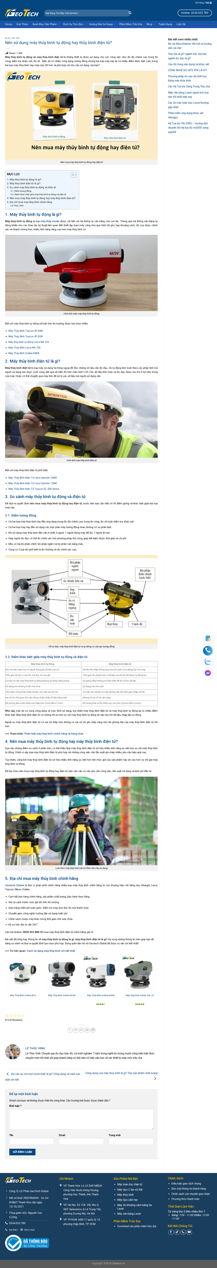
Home (8, 24)
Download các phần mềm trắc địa (136, 1226)
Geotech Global (14, 885)
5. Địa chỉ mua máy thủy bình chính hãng (29, 202)
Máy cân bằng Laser (129, 1213)
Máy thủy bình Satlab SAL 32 (140, 995)
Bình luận (15, 1106)
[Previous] (5, 984)
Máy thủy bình (125, 1194)
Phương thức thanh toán (185, 1199)
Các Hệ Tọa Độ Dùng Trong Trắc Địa (189, 86)
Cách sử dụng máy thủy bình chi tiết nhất (51, 950)
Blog (149, 24)
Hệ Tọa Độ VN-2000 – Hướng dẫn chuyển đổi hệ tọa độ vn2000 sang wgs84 (188, 127)
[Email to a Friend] (81, 1030)
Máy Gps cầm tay (127, 1199)
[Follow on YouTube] (189, 1232)
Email (62, 1135)
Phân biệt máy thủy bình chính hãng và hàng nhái (53, 733)
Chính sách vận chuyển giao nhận (190, 1193)
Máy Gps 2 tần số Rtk (130, 1189)
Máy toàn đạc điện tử (129, 1184)
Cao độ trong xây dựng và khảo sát (188, 64)
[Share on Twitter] (75, 1030)
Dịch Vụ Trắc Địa (73, 24)
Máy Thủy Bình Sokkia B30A (62, 995)
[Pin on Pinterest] (87, 1030)
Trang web (115, 1135)
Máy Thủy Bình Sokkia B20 (23, 995)
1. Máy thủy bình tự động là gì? (24, 179)
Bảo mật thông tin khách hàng (188, 1188)
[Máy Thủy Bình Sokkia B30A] (62, 974)
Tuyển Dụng (165, 24)
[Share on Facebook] (70, 1030)
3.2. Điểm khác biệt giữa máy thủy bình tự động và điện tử (38, 194)
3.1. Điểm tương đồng (21, 191)
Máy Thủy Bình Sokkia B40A (101, 995)
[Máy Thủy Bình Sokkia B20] (23, 974)
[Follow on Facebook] (171, 1232)
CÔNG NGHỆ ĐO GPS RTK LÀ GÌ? (187, 70)
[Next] (157, 984)
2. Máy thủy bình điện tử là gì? (24, 183)
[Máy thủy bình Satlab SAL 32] (140, 974)
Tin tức (15, 38)
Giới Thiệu (22, 24)
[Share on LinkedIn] (93, 1030)
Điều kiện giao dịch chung (186, 1183)
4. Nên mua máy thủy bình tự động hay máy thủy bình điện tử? (41, 198)
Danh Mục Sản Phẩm (45, 24)
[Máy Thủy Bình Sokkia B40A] (101, 974)
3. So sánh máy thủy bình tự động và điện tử (31, 187)
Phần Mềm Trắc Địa (130, 24)
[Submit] (129, 13)
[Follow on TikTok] (177, 1232)
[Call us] (183, 1232)
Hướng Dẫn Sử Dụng (101, 24)
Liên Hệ (180, 24)
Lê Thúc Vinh (17, 205)
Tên (11, 1135)
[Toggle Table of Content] (72, 175)
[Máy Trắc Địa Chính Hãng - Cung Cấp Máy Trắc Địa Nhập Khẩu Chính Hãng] (22, 13)
